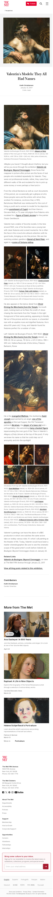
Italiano (42, 879)
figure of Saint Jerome (26, 215)
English (6, 879)
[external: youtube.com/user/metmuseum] (19, 792)
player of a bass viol (32, 425)
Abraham (15, 425)
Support (5, 819)
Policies (5, 810)
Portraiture (20, 741)
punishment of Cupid (18, 209)
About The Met (7, 799)
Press (4, 813)
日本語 (15, 885)
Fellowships (6, 845)
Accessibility (7, 806)
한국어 (22, 885)
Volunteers (6, 841)
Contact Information (38, 891)
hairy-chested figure (39, 428)
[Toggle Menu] (47, 4)
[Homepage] (6, 3)
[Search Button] (41, 4)
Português (24, 879)
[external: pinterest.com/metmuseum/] (9, 792)
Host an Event (7, 825)
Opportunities (7, 835)
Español (15, 879)
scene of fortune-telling (22, 242)
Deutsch (7, 885)
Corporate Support (9, 829)
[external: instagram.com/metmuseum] (12, 792)
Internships (6, 848)
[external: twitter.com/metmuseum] (6, 792)
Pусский (41, 885)
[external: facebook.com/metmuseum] (3, 792)
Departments (7, 803)
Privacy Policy (27, 891)
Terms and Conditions (15, 891)
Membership (7, 822)
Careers (5, 838)
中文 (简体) (31, 885)
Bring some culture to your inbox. (19, 856)
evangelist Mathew (20, 416)
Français (34, 879)
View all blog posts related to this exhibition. (23, 568)
